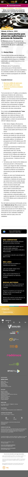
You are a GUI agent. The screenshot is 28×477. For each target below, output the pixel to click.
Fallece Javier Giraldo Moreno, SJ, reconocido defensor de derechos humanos (12, 275)
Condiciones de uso (4, 423)
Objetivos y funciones (4, 382)
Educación (18, 8)
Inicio (3, 8)
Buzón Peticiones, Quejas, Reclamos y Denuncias (9, 394)
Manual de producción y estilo (6, 386)
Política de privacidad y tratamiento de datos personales (10, 422)
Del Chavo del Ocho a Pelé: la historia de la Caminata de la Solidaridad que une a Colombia (13, 285)
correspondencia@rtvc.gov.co (13, 430)
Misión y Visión (3, 381)
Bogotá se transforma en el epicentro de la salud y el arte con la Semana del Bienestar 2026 (13, 292)
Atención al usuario (4, 391)
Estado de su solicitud (4, 397)
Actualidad (9, 8)
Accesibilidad (3, 424)
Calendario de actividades (5, 393)
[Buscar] (26, 2)
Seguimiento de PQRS (21, 437)
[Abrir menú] (2, 2)
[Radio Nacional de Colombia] (14, 2)
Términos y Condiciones (5, 398)
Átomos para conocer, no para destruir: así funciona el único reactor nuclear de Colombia (14, 299)
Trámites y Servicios (4, 395)
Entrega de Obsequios (4, 399)
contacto (8, 320)
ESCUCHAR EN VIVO (15, 5)
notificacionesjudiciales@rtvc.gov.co (7, 446)
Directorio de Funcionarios (5, 396)
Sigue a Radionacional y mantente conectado (15, 231)
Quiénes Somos (4, 379)
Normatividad (3, 383)
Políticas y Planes (4, 384)
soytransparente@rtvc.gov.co (5, 449)
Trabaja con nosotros (4, 392)
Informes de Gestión (4, 385)
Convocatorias (8, 312)
